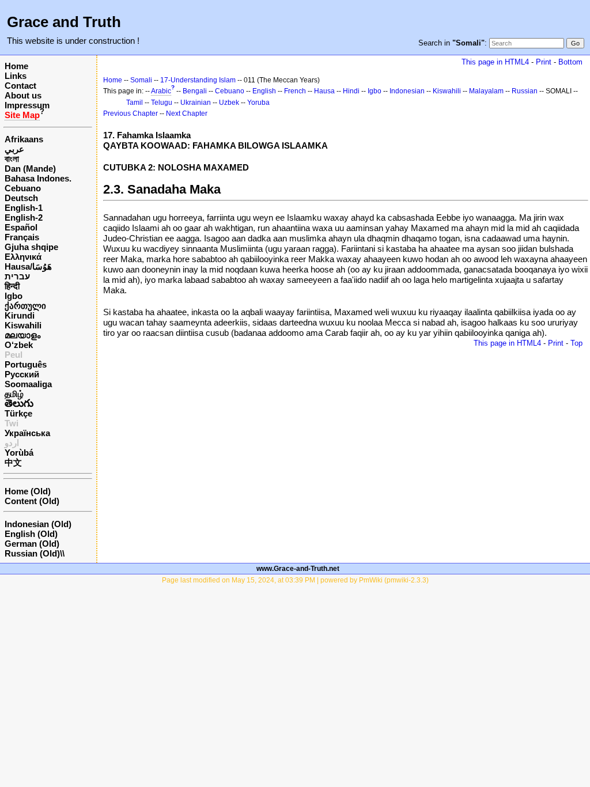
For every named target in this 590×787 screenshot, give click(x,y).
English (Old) (31, 534)
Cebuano (23, 188)
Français (22, 237)
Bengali (195, 91)
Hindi (351, 91)
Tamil (134, 103)
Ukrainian (195, 103)
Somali (141, 80)
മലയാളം (22, 335)
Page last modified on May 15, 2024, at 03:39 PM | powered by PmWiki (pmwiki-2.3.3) (295, 580)
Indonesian (407, 91)
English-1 (24, 208)
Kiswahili (23, 325)
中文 (13, 462)
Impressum (27, 105)
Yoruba (258, 103)
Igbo (13, 296)
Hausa (324, 91)
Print (543, 62)
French (295, 91)
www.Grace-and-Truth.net (297, 569)
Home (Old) (28, 491)
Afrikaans (24, 139)
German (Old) (32, 543)
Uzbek (229, 103)
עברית (17, 276)
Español (21, 227)
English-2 (24, 217)
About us (23, 95)
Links (16, 76)
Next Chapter (186, 113)
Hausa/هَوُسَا (28, 266)
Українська (27, 433)
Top (576, 343)
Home (16, 66)
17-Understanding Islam (198, 80)
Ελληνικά (23, 257)
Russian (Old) (32, 553)
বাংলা (12, 159)
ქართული (25, 306)
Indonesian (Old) (38, 524)
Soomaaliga (28, 384)
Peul (13, 355)
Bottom (570, 62)
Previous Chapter (130, 113)
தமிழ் (14, 394)
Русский (22, 374)
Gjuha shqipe (31, 247)
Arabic (161, 91)
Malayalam (486, 91)
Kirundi (20, 315)
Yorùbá (19, 452)
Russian (525, 91)
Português (26, 364)
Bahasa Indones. (38, 178)
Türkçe (18, 413)
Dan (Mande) (30, 168)
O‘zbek (19, 345)
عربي (14, 149)
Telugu (161, 103)
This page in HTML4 (495, 62)
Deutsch (21, 198)
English (264, 91)
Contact (20, 85)
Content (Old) (32, 501)
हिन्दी (12, 286)
